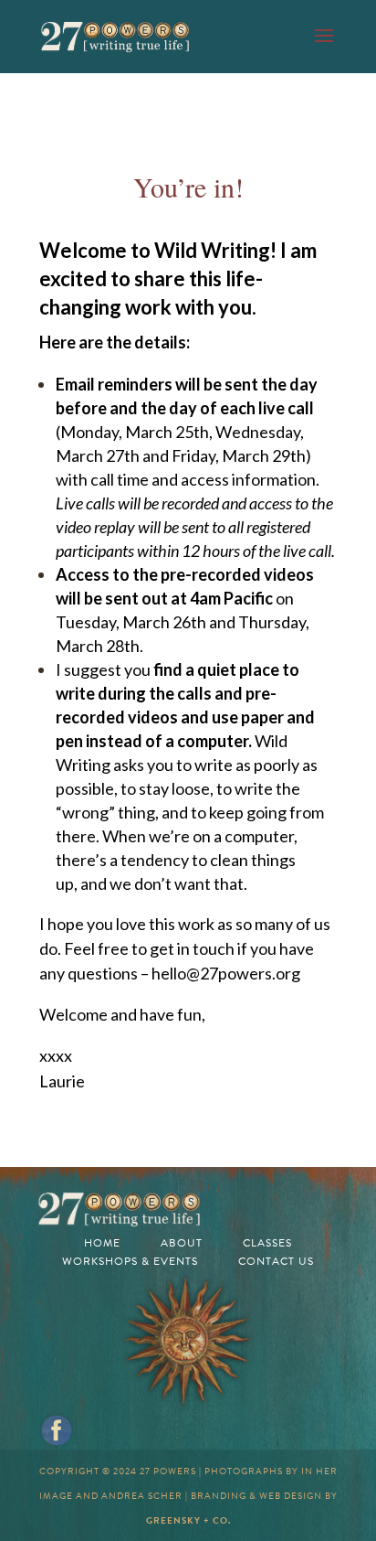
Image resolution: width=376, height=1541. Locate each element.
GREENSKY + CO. (188, 1520)
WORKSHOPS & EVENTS (130, 1261)
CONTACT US (276, 1261)
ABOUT (182, 1243)
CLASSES (267, 1243)
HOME (102, 1243)
